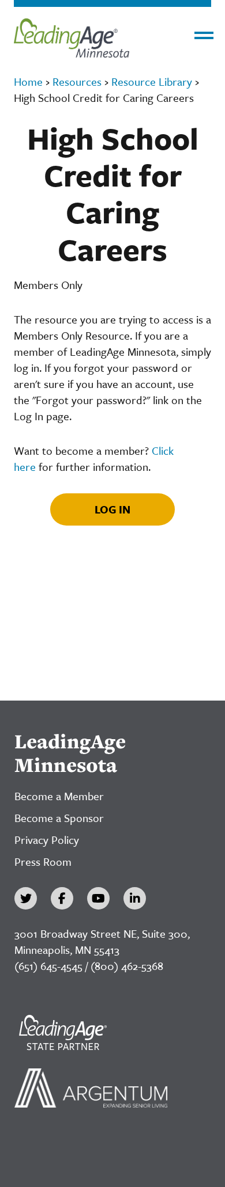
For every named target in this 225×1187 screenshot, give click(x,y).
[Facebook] (62, 898)
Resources (77, 81)
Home (28, 81)
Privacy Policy (46, 839)
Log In (112, 509)
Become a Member (59, 796)
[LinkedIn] (134, 898)
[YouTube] (98, 898)
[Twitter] (25, 898)
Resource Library (151, 81)
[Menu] (203, 35)
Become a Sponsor (59, 817)
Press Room (43, 861)
